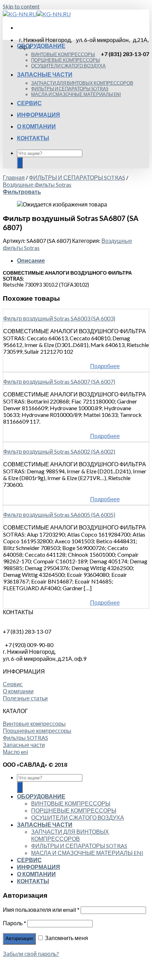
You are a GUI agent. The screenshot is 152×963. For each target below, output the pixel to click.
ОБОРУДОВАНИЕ (41, 45)
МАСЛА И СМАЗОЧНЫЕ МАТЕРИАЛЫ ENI (76, 94)
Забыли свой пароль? (31, 953)
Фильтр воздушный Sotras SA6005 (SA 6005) (59, 514)
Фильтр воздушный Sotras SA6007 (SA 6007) (59, 381)
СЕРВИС (29, 103)
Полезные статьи (25, 698)
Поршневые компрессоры (37, 730)
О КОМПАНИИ (36, 126)
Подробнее (105, 366)
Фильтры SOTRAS (25, 737)
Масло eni (15, 751)
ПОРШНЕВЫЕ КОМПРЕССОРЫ (65, 60)
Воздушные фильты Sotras (37, 184)
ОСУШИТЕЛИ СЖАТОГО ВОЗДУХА (68, 65)
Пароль (14, 923)
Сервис (13, 684)
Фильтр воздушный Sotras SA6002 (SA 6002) (59, 451)
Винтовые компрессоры (34, 723)
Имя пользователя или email (41, 909)
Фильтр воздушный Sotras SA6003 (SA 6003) (59, 318)
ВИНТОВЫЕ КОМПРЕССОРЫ (63, 54)
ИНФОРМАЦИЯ (38, 114)
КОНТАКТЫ (33, 137)
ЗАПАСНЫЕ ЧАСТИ (44, 74)
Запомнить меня (66, 937)
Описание (31, 260)
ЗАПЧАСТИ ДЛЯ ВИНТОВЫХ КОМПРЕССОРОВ (82, 83)
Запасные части (24, 744)
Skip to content (21, 6)
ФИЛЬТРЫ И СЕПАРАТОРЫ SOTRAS (69, 88)
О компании (18, 691)
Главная (14, 177)
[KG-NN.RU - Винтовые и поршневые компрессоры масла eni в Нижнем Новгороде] (37, 14)
